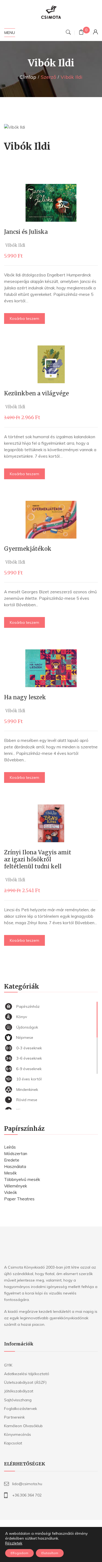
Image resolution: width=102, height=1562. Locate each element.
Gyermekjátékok (27, 548)
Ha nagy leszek (25, 697)
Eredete (11, 1160)
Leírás (10, 1147)
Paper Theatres (19, 1198)
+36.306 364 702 (27, 1495)
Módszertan (15, 1153)
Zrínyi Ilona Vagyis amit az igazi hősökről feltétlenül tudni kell (37, 859)
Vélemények (15, 1185)
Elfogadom (19, 1553)
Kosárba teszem (24, 318)
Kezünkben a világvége (36, 393)
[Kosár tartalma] (81, 32)
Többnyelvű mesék (22, 1179)
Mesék (10, 1173)
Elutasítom (49, 1553)
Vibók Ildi (15, 245)
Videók (10, 1192)
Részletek (13, 1543)
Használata (15, 1166)
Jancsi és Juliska (26, 231)
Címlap (28, 77)
